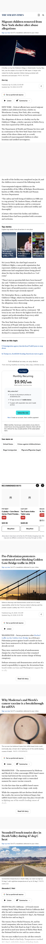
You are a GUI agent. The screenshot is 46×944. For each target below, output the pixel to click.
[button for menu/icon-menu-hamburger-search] (43, 15)
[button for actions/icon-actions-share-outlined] (41, 86)
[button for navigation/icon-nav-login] (39, 15)
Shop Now (10, 529)
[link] (13, 15)
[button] (39, 15)
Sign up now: (6, 33)
